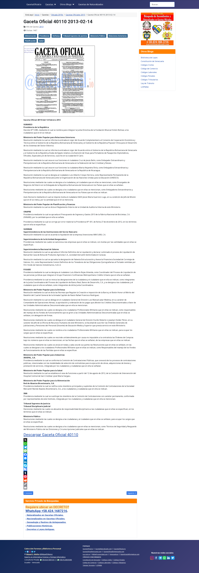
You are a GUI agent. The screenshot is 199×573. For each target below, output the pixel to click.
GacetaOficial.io (33, 4)
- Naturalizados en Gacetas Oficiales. (44, 515)
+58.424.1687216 (48, 560)
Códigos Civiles (147, 65)
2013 (41, 26)
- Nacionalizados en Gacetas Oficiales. (45, 518)
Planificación (30, 41)
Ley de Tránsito (147, 83)
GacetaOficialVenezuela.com (92, 552)
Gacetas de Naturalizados (90, 4)
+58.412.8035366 (65, 560)
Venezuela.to (114, 554)
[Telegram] (80, 447)
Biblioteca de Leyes (149, 57)
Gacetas (49, 4)
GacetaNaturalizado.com (103, 549)
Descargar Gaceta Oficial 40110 (50, 434)
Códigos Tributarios (149, 79)
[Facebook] (80, 454)
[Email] (80, 487)
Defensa (56, 36)
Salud (41, 41)
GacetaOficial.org (120, 549)
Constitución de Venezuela (152, 61)
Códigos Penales (148, 76)
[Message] (80, 451)
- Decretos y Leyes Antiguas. (40, 529)
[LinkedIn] (80, 462)
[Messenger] (80, 458)
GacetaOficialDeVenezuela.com (114, 552)
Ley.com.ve (86, 554)
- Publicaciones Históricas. (39, 525)
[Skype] (80, 465)
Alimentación (30, 36)
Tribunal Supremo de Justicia (75, 36)
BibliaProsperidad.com (100, 554)
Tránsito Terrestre (89, 565)
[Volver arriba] (195, 568)
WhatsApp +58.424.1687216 (46, 511)
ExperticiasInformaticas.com (130, 554)
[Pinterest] (80, 476)
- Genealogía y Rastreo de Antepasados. (45, 522)
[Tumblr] (80, 473)
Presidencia (44, 36)
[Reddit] (80, 480)
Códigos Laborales (149, 72)
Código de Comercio (149, 68)
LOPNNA (145, 87)
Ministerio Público (97, 36)
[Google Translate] (80, 469)
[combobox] (162, 4)
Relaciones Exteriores (118, 36)
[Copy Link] (80, 484)
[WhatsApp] (80, 443)
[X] (80, 440)
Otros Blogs (65, 4)
